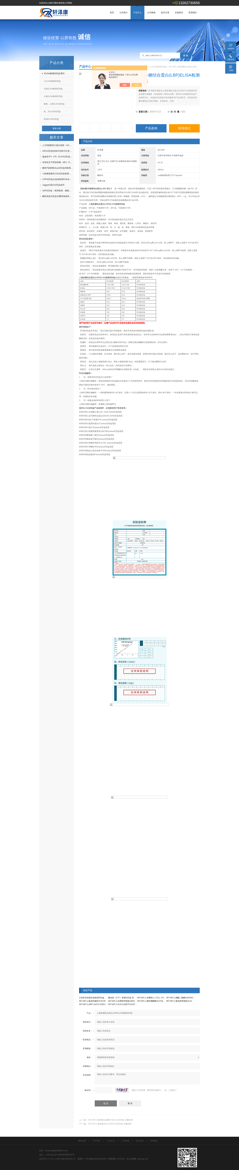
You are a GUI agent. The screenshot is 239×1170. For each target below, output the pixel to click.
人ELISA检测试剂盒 (52, 81)
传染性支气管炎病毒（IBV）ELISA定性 (57, 162)
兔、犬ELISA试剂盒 (52, 111)
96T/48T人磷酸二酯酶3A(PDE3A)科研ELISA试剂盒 (188, 998)
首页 (112, 12)
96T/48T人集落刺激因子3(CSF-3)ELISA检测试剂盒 (101, 1001)
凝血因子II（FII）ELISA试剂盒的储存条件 (57, 156)
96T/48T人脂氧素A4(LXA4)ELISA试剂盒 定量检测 (109, 1124)
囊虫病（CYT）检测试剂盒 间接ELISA (124, 998)
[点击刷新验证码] (122, 1090)
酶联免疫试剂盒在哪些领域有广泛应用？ (57, 196)
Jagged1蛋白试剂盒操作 (53, 185)
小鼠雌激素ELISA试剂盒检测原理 (57, 173)
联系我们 (193, 12)
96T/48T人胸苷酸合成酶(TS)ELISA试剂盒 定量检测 (110, 1120)
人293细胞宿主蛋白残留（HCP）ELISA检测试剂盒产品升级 (57, 145)
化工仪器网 (131, 1159)
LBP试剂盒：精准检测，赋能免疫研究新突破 (57, 190)
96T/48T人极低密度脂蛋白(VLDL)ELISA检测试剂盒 (188, 1001)
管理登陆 (112, 1159)
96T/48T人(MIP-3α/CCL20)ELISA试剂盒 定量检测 (100, 1004)
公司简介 (123, 12)
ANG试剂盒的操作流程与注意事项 (57, 151)
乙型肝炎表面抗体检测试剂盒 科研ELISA (96, 998)
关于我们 (96, 1141)
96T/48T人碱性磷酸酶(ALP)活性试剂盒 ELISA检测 (159, 1001)
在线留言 (179, 12)
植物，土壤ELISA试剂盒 (54, 104)
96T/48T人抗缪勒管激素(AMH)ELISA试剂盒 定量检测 (131, 1001)
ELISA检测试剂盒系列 (54, 73)
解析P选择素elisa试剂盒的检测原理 (57, 168)
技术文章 (165, 12)
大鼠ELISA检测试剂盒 (53, 89)
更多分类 (57, 128)
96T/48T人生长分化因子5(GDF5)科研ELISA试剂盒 (130, 1004)
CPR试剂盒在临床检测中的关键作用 (57, 179)
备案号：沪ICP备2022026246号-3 (92, 1159)
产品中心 (137, 12)
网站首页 (82, 1141)
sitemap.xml (142, 1159)
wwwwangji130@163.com (56, 1150)
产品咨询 (151, 128)
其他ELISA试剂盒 (51, 119)
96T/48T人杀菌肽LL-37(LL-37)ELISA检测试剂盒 (158, 998)
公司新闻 (151, 12)
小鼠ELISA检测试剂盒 (53, 96)
